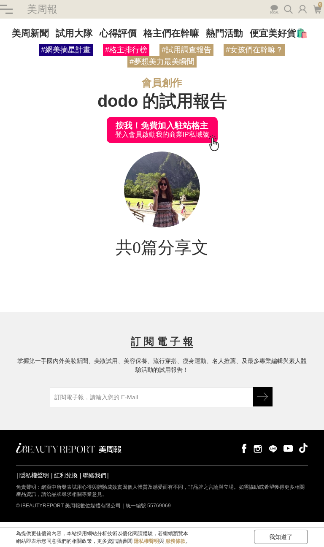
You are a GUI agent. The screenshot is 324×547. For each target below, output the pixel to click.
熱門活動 (224, 33)
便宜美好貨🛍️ (279, 33)
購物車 (316, 8)
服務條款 (175, 541)
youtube (288, 448)
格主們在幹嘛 (171, 33)
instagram (257, 448)
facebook (242, 448)
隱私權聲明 (34, 475)
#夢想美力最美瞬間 (162, 61)
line (273, 448)
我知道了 (281, 536)
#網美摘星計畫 (66, 50)
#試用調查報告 (186, 50)
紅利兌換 (66, 475)
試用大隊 (74, 33)
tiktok (303, 448)
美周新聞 (30, 33)
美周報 (42, 9)
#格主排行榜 (126, 50)
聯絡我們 (94, 475)
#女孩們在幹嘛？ (254, 50)
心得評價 (118, 33)
